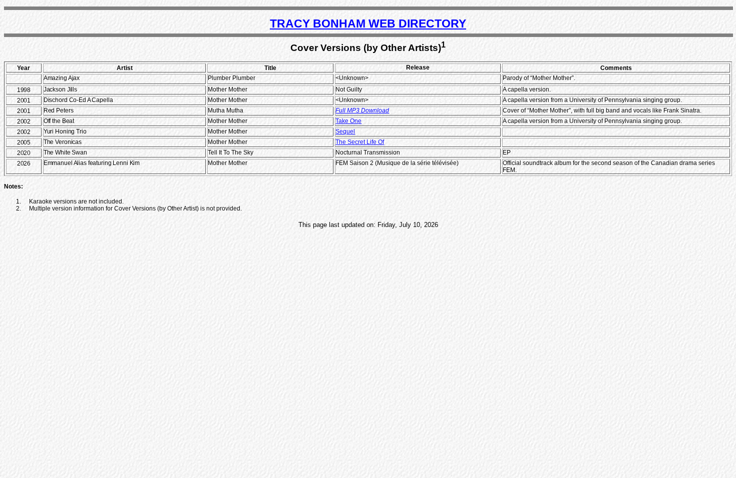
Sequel (345, 131)
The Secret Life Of (359, 142)
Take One (348, 121)
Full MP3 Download (362, 110)
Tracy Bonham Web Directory (368, 23)
